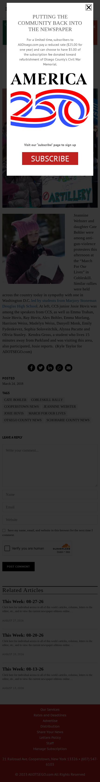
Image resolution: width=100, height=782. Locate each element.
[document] (50, 391)
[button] (89, 7)
